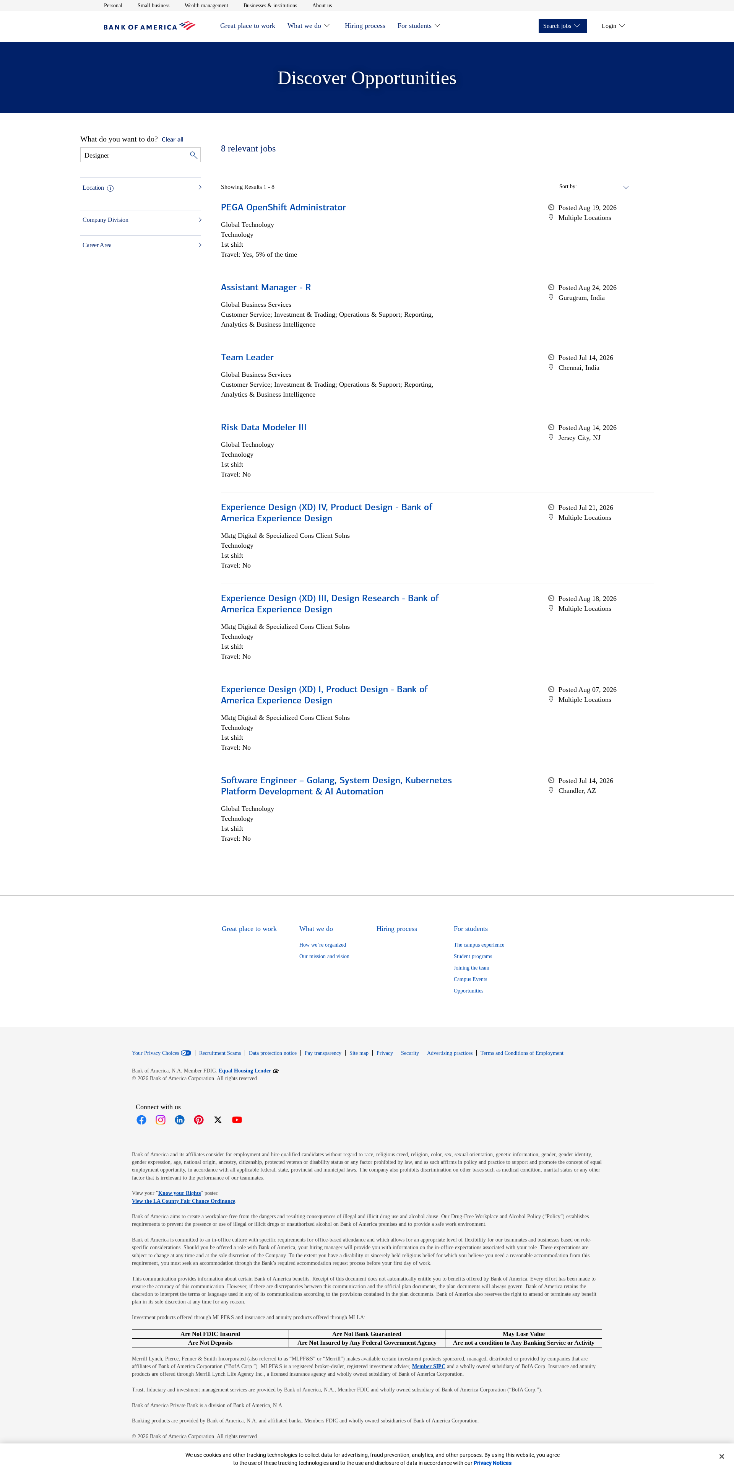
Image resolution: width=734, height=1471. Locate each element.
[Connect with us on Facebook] (141, 1120)
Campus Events (470, 979)
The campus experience (479, 945)
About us (322, 5)
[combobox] (603, 186)
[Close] (721, 1456)
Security (410, 1053)
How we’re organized (322, 945)
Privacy (385, 1053)
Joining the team (471, 968)
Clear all (173, 140)
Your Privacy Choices (155, 1053)
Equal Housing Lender (249, 1070)
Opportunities (468, 991)
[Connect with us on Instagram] (160, 1120)
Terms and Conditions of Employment (522, 1053)
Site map (359, 1053)
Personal (113, 5)
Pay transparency (323, 1053)
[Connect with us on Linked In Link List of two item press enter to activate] (179, 1119)
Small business (153, 5)
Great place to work (247, 25)
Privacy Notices (493, 1463)
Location (93, 187)
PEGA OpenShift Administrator (283, 208)
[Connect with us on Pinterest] (198, 1120)
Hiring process (365, 25)
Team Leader (247, 358)
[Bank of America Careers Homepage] (150, 28)
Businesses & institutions (270, 5)
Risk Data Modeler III (264, 428)
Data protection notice (273, 1053)
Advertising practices (450, 1053)
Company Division (105, 219)
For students (415, 25)
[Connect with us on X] (217, 1120)
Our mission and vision (324, 956)
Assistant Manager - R (266, 288)
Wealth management (206, 5)
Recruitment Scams (220, 1053)
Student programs (473, 956)
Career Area (97, 245)
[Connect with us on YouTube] (237, 1120)
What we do (304, 25)
